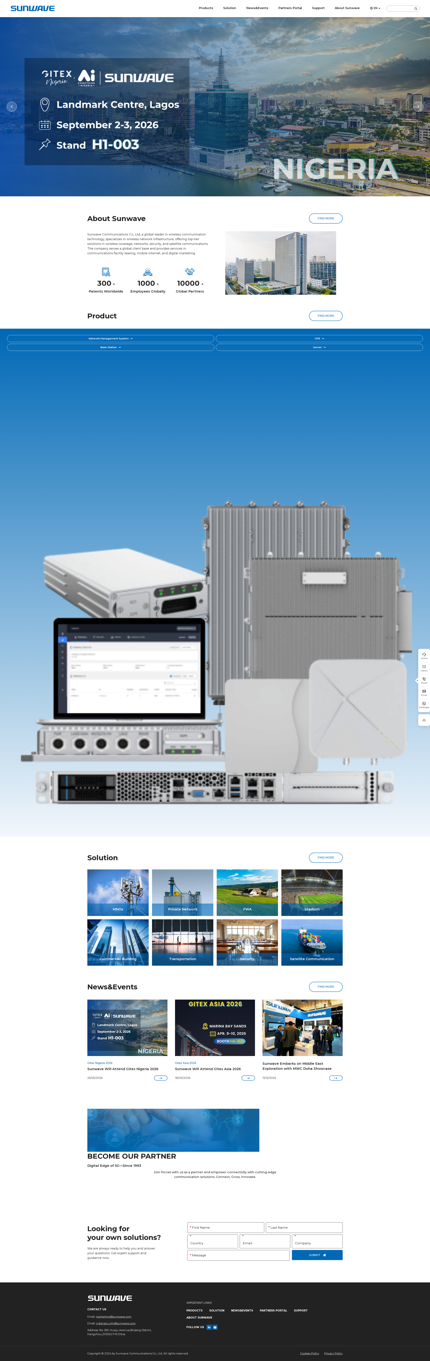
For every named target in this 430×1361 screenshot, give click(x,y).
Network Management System (111, 338)
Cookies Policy (309, 1353)
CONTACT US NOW (215, 1189)
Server (319, 347)
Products (206, 8)
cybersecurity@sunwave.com (116, 1323)
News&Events (257, 8)
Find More (326, 218)
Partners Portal (290, 8)
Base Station (110, 347)
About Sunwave (347, 8)
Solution (229, 8)
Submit (317, 1255)
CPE (319, 338)
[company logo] (32, 8)
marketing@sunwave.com (113, 1316)
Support (318, 8)
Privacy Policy (333, 1353)
